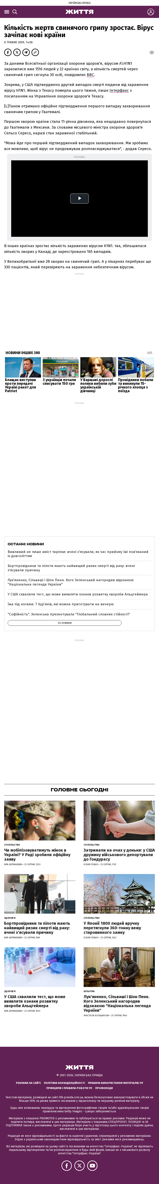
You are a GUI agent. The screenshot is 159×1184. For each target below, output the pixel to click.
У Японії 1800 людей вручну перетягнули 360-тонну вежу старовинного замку (112, 928)
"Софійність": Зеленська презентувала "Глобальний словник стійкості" (69, 614)
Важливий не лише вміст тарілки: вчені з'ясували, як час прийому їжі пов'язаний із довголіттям (78, 554)
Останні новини (26, 544)
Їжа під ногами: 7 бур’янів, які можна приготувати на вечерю (61, 604)
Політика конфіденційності (64, 1082)
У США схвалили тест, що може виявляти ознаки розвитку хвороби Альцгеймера (78, 594)
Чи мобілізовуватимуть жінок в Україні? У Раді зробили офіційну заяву (37, 855)
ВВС (90, 74)
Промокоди (104, 1088)
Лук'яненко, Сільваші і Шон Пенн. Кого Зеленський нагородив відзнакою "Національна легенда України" (71, 582)
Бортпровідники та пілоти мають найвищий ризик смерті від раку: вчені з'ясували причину (71, 568)
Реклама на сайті (28, 1082)
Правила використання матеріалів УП (115, 1082)
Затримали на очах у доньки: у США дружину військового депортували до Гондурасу (119, 855)
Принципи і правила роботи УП (69, 1088)
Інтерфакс (119, 90)
